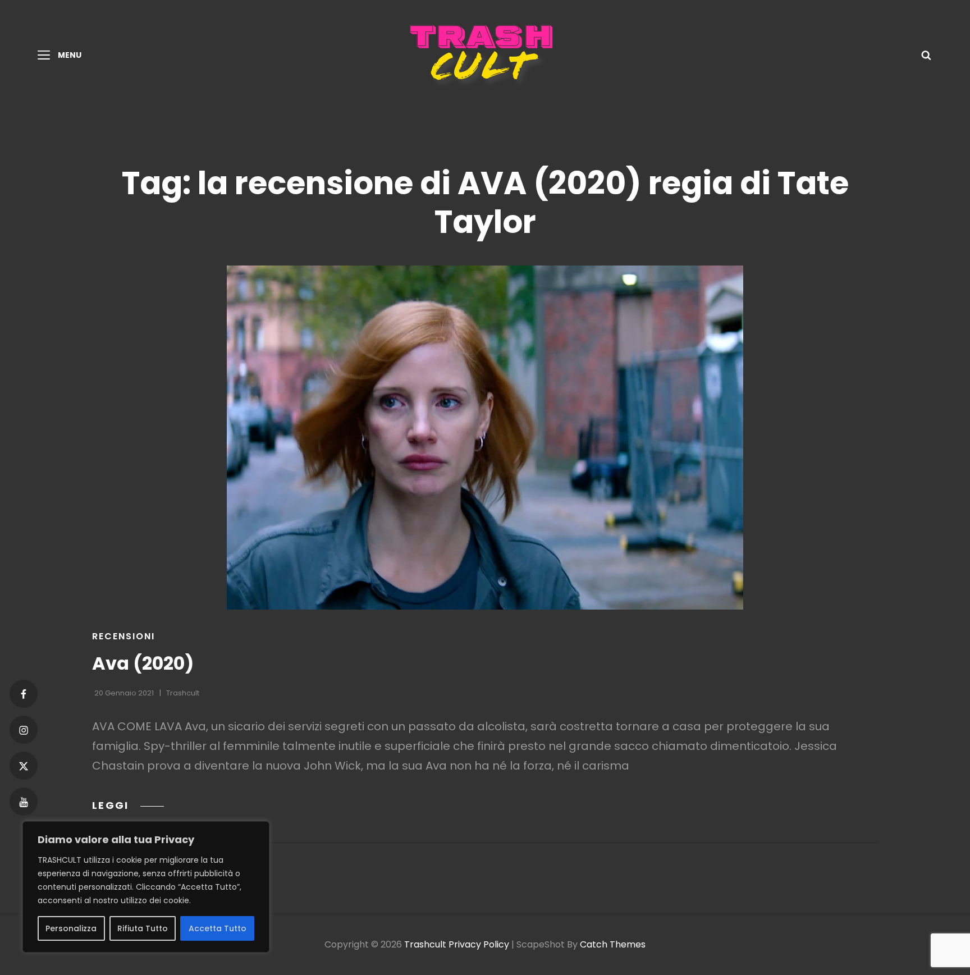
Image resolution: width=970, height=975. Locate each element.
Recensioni (123, 636)
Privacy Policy (479, 944)
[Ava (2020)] (485, 438)
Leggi (128, 805)
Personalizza (71, 928)
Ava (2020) (143, 663)
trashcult (182, 693)
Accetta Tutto (217, 928)
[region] (145, 887)
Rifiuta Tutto (142, 928)
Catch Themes (613, 944)
